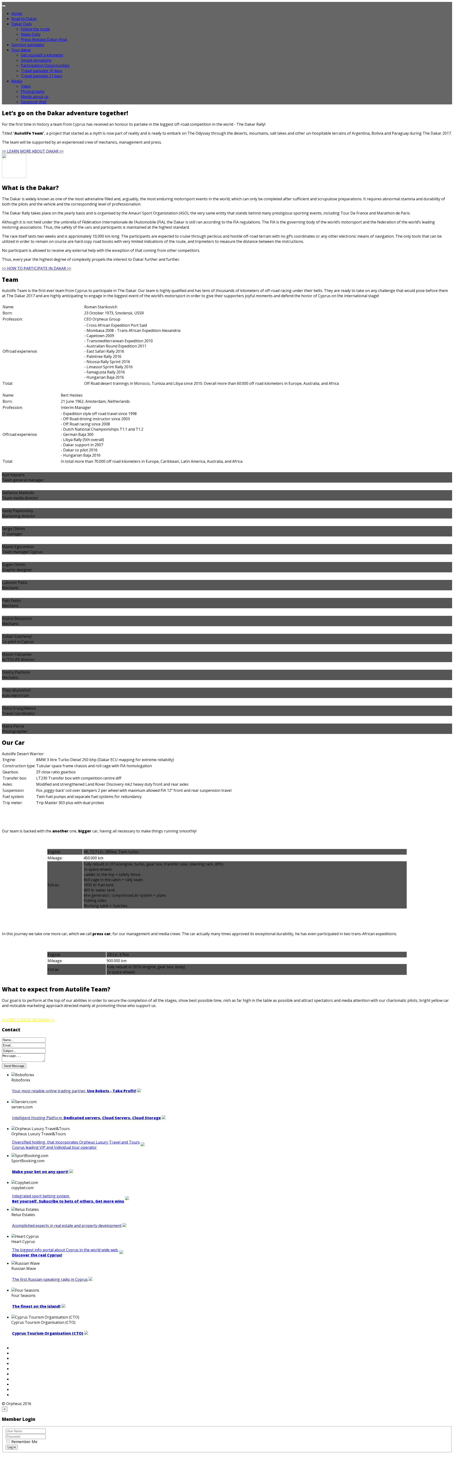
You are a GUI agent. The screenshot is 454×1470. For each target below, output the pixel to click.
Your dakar (21, 49)
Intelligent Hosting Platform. (86, 1117)
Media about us (34, 96)
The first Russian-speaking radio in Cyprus (50, 1279)
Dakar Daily (21, 23)
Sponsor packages (27, 44)
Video (26, 86)
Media (16, 81)
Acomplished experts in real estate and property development (67, 1225)
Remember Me (23, 1441)
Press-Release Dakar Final (44, 39)
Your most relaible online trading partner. (74, 1090)
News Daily (30, 34)
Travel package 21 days (41, 75)
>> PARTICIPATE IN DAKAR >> (28, 1019)
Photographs (32, 91)
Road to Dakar (24, 18)
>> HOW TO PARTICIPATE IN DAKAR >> (36, 268)
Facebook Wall (33, 101)
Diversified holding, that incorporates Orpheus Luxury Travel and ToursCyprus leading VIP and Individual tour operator (76, 1145)
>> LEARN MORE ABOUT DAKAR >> (33, 151)
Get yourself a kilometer (42, 55)
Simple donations (36, 60)
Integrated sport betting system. (68, 1198)
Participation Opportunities (45, 65)
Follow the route (35, 29)
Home (16, 13)
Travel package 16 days (41, 70)
